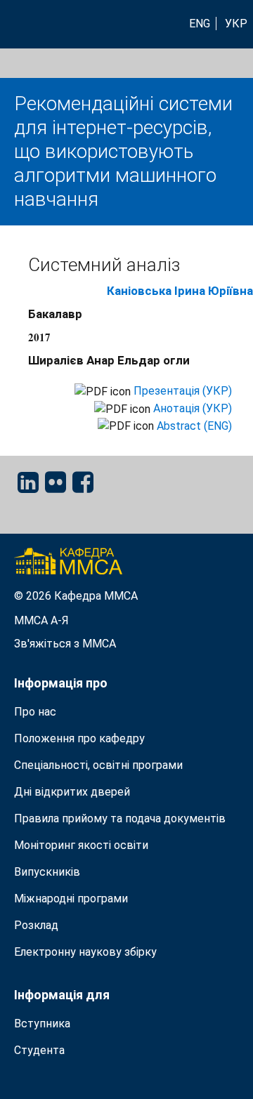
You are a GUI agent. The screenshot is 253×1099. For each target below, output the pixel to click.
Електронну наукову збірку (85, 952)
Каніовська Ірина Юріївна (180, 291)
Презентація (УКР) (183, 390)
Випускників (47, 871)
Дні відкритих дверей (72, 791)
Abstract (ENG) (194, 426)
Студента (39, 1050)
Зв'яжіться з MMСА (65, 643)
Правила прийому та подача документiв (120, 818)
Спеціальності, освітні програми (98, 765)
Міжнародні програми (71, 898)
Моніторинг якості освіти (81, 845)
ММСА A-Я (41, 620)
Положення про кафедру (79, 738)
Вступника (42, 1023)
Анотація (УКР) (192, 408)
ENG (199, 23)
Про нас (35, 711)
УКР (236, 23)
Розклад (36, 925)
